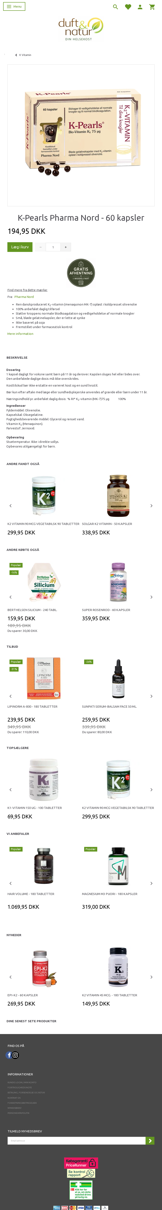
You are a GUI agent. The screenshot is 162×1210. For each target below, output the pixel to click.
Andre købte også (23, 550)
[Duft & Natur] (81, 29)
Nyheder (14, 935)
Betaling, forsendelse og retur (26, 1092)
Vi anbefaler (18, 834)
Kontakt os (14, 1098)
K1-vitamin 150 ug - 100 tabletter (34, 808)
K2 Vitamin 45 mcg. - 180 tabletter (109, 995)
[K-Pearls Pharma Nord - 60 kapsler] (81, 134)
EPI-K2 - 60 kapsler (22, 995)
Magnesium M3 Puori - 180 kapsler (109, 894)
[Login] (140, 6)
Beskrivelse (17, 357)
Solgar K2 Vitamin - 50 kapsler (107, 524)
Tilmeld (150, 1141)
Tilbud (12, 646)
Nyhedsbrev (15, 1108)
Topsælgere (18, 748)
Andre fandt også (23, 464)
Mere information (20, 333)
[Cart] (152, 6)
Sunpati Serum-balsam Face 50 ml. (109, 706)
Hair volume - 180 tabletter (30, 894)
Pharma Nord (24, 297)
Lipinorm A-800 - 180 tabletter (32, 706)
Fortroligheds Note (20, 1087)
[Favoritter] (127, 6)
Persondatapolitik (18, 1113)
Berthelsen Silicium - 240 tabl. (32, 610)
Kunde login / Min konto (22, 1082)
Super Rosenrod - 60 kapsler (106, 610)
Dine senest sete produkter (31, 1021)
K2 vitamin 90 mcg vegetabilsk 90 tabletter (43, 524)
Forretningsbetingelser (22, 1103)
